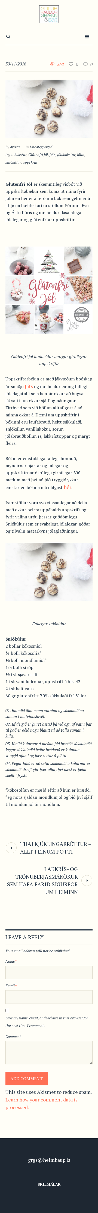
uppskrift (30, 162)
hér (67, 487)
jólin (80, 154)
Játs (29, 386)
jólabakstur (66, 154)
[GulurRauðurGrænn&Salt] (49, 14)
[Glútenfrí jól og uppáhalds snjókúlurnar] (49, 108)
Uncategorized (41, 146)
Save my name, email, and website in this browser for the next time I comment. (46, 1021)
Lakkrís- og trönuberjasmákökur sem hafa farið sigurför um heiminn (42, 880)
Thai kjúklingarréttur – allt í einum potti (55, 847)
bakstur (20, 154)
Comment (13, 1036)
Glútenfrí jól (38, 154)
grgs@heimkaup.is (49, 1160)
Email (11, 985)
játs (53, 154)
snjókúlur (13, 162)
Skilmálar (49, 1184)
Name (11, 961)
